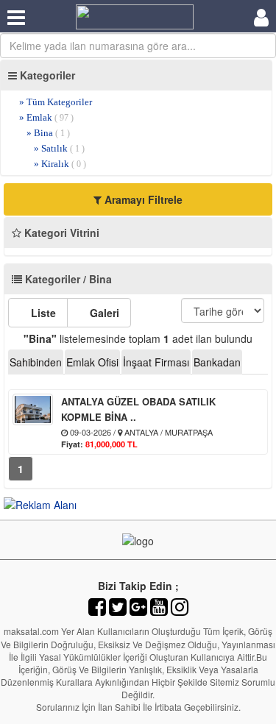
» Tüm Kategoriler (55, 101)
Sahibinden (36, 362)
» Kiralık (60, 163)
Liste (42, 312)
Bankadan (217, 362)
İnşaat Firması (156, 362)
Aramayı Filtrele (142, 199)
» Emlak (46, 117)
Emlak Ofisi (92, 362)
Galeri (103, 312)
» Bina (48, 132)
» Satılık (59, 148)
